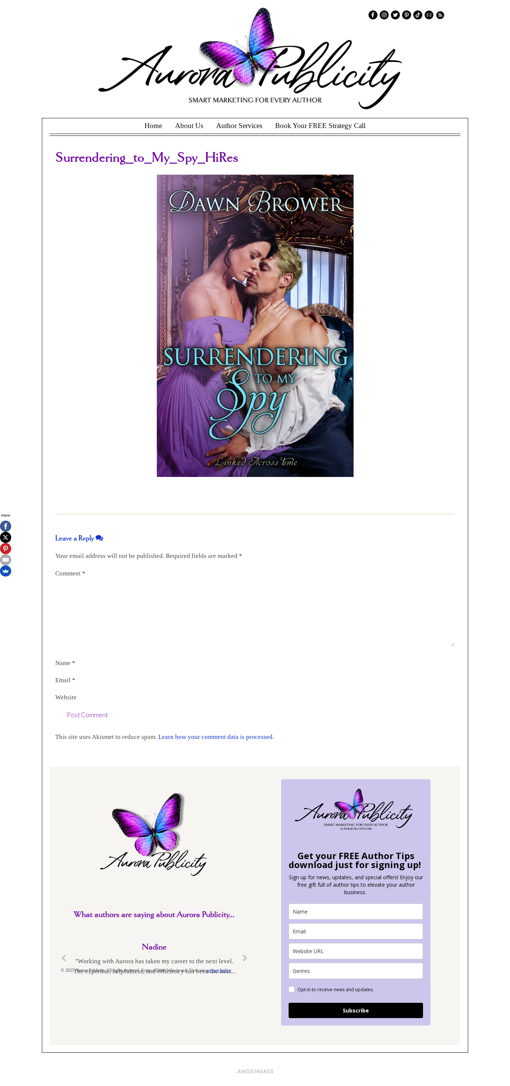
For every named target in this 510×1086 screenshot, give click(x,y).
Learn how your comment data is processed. (216, 736)
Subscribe (356, 1010)
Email (65, 680)
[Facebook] (5, 526)
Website (66, 697)
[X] (5, 537)
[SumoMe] (5, 571)
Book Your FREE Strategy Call (320, 125)
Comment (70, 573)
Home (153, 125)
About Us (189, 125)
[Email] (5, 559)
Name (65, 663)
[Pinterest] (5, 548)
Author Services (239, 125)
